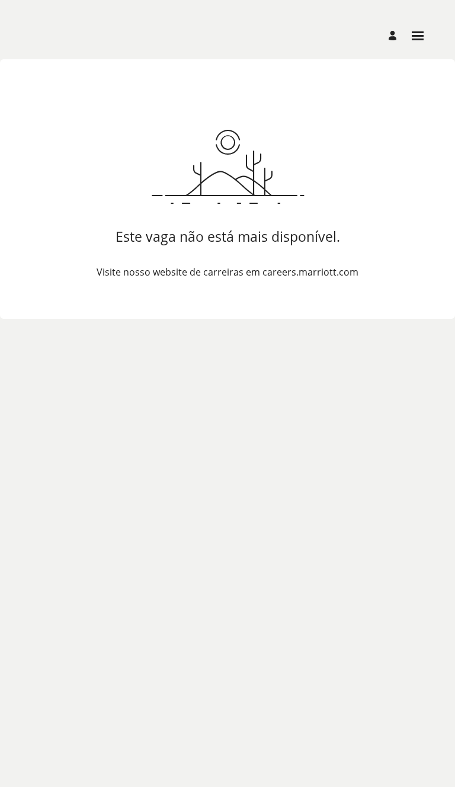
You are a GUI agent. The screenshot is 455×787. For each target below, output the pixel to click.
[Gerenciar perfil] (394, 35)
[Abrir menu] (418, 35)
